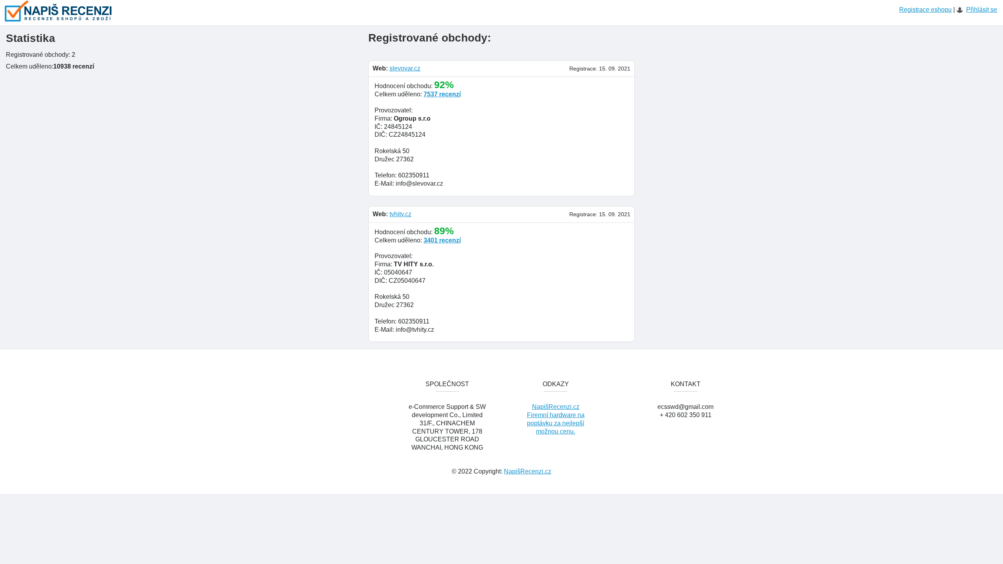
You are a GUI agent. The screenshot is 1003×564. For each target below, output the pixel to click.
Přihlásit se (981, 9)
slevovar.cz (404, 68)
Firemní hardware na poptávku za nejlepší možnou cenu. (556, 423)
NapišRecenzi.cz (555, 406)
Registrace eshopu (925, 9)
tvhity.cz (400, 214)
